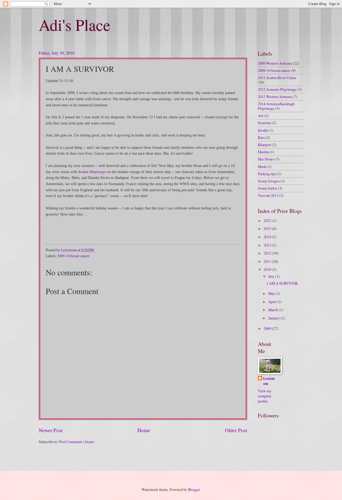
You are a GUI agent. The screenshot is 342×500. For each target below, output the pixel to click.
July (271, 276)
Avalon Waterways (92, 172)
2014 (268, 236)
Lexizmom (269, 381)
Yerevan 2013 (268, 195)
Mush (262, 166)
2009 (268, 328)
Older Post (236, 430)
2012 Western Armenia (275, 96)
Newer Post (51, 430)
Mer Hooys (266, 159)
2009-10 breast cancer (73, 255)
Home (143, 430)
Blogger (194, 489)
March (273, 309)
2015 (268, 228)
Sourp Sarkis (267, 188)
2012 (268, 253)
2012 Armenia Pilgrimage (277, 89)
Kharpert (264, 144)
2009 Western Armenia (275, 63)
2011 (268, 261)
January (274, 318)
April (272, 301)
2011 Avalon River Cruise (277, 77)
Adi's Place (74, 24)
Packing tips (267, 173)
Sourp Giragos (268, 180)
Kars (261, 137)
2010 (268, 269)
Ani (260, 115)
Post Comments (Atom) (76, 441)
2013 (268, 245)
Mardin (263, 151)
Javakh (263, 130)
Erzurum (264, 122)
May (272, 293)
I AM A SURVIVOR (282, 283)
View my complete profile (264, 396)
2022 (268, 220)
